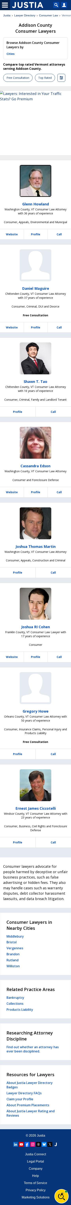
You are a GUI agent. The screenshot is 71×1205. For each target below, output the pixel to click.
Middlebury (15, 936)
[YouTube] (21, 1144)
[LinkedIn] (15, 1144)
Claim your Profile (20, 1099)
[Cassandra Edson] (35, 443)
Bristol (12, 942)
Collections (15, 1003)
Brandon (13, 954)
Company (35, 1168)
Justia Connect (35, 1154)
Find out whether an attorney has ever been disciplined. (33, 1049)
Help (35, 1175)
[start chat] (61, 1196)
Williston (13, 966)
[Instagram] (32, 1144)
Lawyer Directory (24, 15)
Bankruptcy (15, 997)
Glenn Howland (35, 204)
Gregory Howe (36, 711)
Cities (11, 54)
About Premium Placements (28, 1105)
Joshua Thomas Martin (36, 546)
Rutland (13, 960)
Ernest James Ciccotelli (35, 808)
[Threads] (38, 1144)
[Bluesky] (44, 1144)
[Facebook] (27, 1144)
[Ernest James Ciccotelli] (35, 785)
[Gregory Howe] (35, 688)
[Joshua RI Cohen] (35, 604)
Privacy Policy (36, 1190)
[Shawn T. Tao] (35, 358)
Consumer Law (48, 15)
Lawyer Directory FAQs (24, 1093)
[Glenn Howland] (35, 181)
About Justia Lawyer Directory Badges (30, 1085)
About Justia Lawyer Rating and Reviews (31, 1113)
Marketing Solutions (36, 1197)
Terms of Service (35, 1183)
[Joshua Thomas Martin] (35, 523)
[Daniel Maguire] (35, 265)
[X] (50, 1144)
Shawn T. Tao (35, 381)
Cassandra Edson (35, 465)
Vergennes (15, 948)
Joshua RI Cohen (35, 626)
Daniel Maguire (35, 288)
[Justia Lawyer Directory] (55, 1144)
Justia (6, 15)
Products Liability (20, 1009)
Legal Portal (35, 1161)
